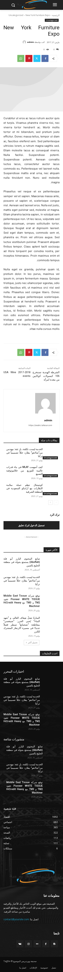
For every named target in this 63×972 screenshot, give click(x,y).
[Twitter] (36, 58)
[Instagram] (28, 943)
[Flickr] (37, 943)
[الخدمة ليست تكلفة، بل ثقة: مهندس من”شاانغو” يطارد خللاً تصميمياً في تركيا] (51, 453)
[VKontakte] (19, 943)
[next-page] (50, 502)
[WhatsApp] (20, 58)
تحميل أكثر (32, 642)
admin (30, 42)
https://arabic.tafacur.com (40, 425)
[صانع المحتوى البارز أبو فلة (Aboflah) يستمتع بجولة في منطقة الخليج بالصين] (51, 563)
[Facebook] (44, 58)
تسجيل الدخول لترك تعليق (31, 525)
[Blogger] (54, 943)
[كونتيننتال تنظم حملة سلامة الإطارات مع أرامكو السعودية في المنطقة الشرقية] (51, 489)
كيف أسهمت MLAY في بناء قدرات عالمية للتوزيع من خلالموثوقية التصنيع (24, 470)
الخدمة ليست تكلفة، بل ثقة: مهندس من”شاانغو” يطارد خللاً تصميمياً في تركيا (24, 452)
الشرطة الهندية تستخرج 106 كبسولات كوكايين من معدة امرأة (46, 376)
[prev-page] (56, 502)
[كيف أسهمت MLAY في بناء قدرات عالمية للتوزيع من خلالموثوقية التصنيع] (51, 471)
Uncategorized (16, 15)
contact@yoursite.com (16, 919)
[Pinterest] (28, 58)
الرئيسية (55, 15)
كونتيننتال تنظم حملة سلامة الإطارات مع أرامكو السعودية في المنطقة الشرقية (24, 488)
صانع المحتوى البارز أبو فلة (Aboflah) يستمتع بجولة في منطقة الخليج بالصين (22, 562)
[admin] (25, 42)
